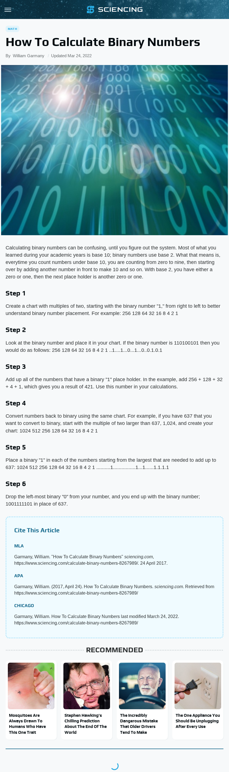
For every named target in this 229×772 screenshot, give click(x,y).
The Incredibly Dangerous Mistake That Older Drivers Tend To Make (139, 724)
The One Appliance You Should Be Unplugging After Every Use (198, 721)
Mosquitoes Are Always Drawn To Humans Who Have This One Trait (27, 724)
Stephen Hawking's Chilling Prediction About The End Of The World (86, 724)
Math (12, 28)
